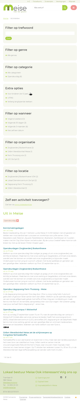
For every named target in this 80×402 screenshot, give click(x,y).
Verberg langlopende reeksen (20, 102)
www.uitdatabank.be (23, 205)
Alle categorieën (14, 73)
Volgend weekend (16, 119)
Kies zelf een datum (16, 130)
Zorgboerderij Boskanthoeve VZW (23, 177)
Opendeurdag (15, 77)
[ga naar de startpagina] (16, 9)
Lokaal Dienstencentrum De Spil (22, 180)
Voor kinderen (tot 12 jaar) (18, 94)
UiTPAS (10, 98)
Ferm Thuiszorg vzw (17, 155)
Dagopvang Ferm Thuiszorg (20, 184)
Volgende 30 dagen (17, 123)
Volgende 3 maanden (18, 127)
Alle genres (12, 55)
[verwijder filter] (17, 220)
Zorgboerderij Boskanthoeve (21, 148)
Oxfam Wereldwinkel (17, 188)
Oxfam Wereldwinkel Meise (20, 152)
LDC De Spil (13, 159)
